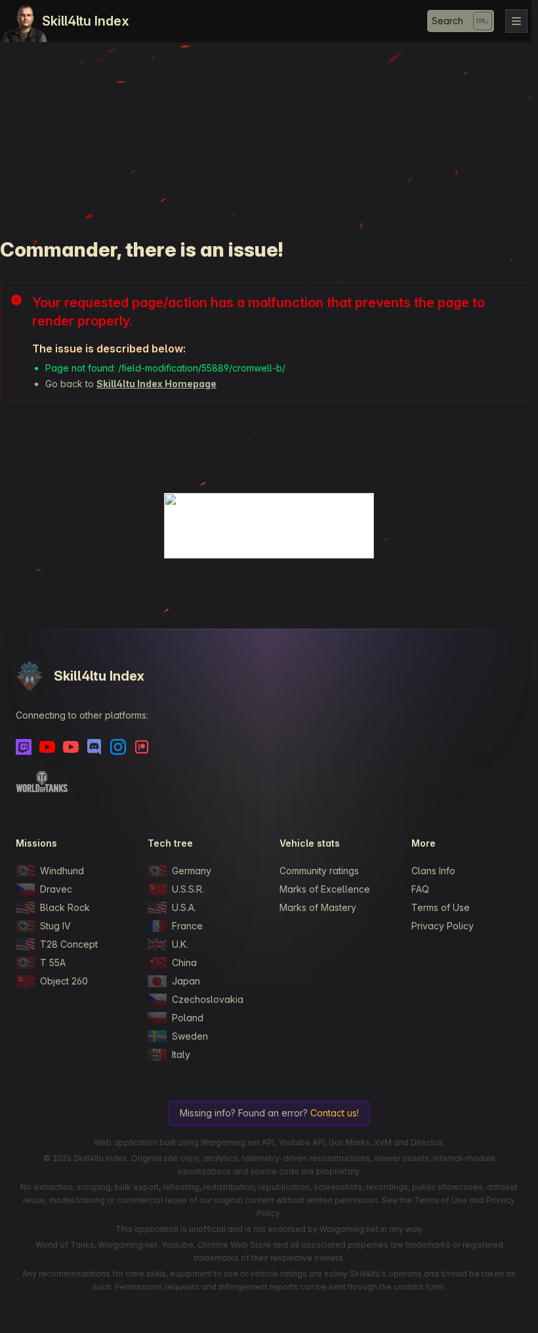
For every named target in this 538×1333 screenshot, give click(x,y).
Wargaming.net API (237, 1142)
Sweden (190, 1036)
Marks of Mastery (317, 907)
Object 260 (64, 980)
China (184, 962)
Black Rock (65, 907)
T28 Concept (69, 944)
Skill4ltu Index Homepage (156, 383)
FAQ (420, 889)
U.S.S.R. (188, 889)
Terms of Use (440, 907)
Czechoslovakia (207, 999)
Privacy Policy (442, 925)
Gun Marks (349, 1142)
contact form (419, 1287)
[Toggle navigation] (516, 21)
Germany (191, 870)
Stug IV (55, 925)
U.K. (180, 944)
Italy (181, 1054)
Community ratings (319, 870)
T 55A (53, 962)
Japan (186, 980)
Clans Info (433, 870)
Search (447, 20)
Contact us (333, 1112)
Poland (187, 1017)
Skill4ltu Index (85, 21)
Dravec (56, 889)
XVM (383, 1142)
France (187, 925)
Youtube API (301, 1142)
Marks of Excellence (324, 889)
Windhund (62, 870)
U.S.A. (184, 907)
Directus (427, 1142)
